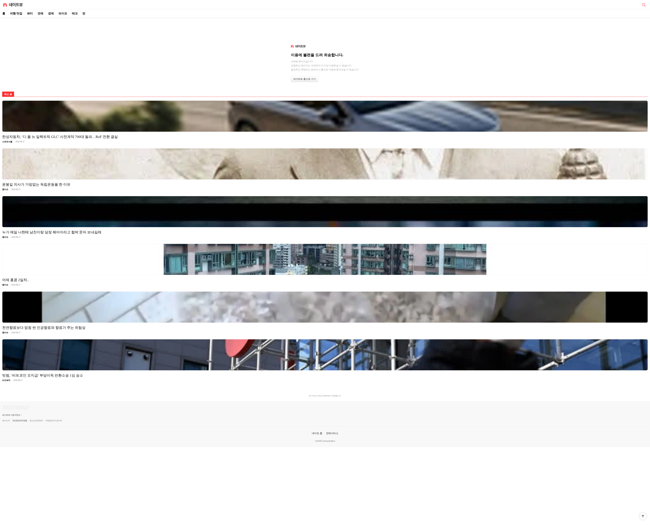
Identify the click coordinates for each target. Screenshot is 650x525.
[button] (642, 516)
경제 (51, 13)
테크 (75, 13)
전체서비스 (332, 433)
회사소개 (6, 420)
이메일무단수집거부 (53, 420)
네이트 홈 (317, 433)
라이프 (63, 13)
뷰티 (30, 13)
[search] (644, 4)
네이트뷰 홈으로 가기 (304, 79)
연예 (40, 13)
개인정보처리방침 (19, 420)
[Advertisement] (325, 29)
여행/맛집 (16, 13)
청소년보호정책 (36, 420)
